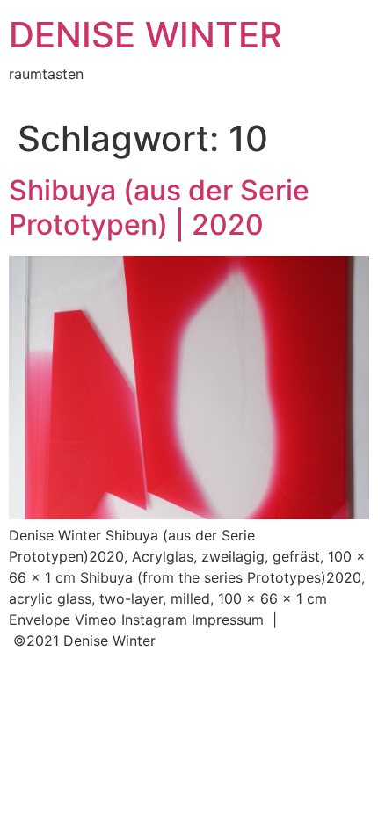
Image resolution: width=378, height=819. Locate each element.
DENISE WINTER (145, 34)
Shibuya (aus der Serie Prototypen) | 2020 (159, 207)
